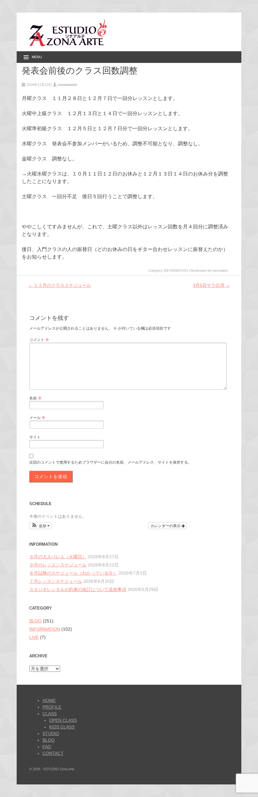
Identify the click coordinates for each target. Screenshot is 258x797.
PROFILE (51, 707)
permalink (220, 270)
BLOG (35, 620)
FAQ (46, 746)
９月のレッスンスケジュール (58, 564)
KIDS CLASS (62, 726)
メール (37, 417)
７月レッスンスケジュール (55, 581)
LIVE (34, 637)
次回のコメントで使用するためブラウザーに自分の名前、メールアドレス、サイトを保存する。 (110, 462)
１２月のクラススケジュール (59, 285)
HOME (49, 700)
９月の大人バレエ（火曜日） (58, 556)
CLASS (49, 713)
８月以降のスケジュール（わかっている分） (73, 573)
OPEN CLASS (63, 720)
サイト (35, 437)
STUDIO (50, 733)
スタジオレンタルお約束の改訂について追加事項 (77, 589)
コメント (39, 339)
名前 (35, 398)
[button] (40, 525)
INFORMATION (176, 270)
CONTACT (53, 753)
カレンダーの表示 (166, 525)
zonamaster (67, 84)
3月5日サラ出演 (211, 285)
